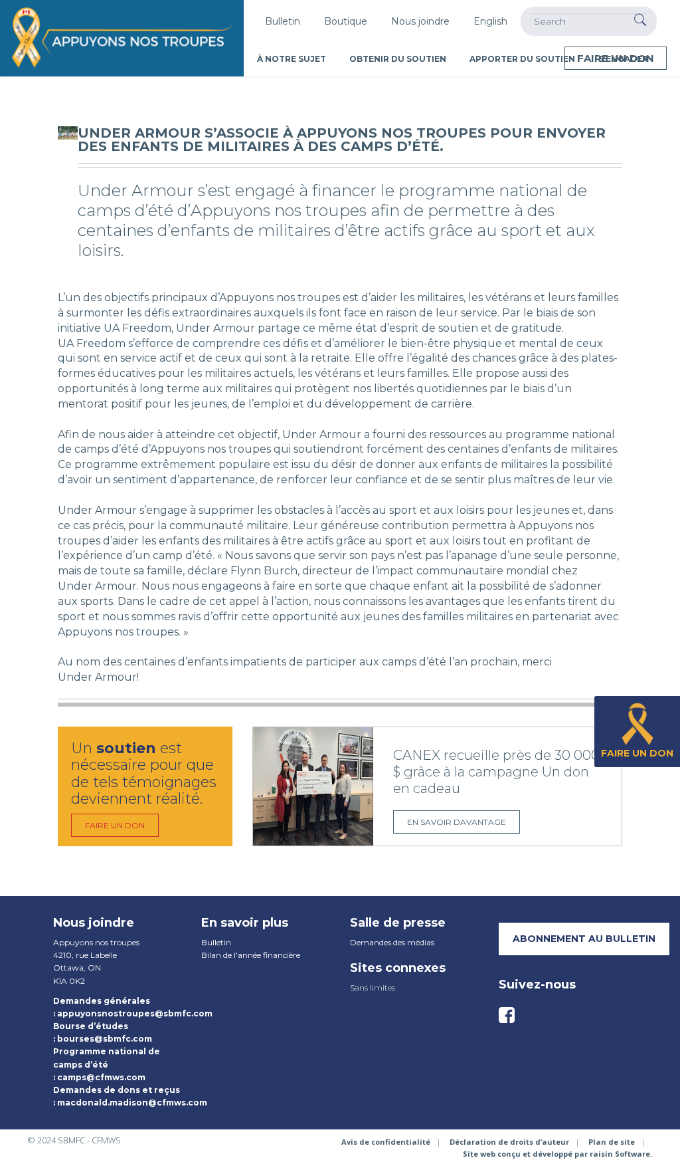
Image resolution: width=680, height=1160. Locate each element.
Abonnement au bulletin (584, 939)
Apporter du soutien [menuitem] (522, 59)
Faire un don (615, 58)
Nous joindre (420, 21)
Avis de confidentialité (385, 1142)
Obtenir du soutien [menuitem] (397, 59)
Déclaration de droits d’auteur (509, 1142)
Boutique (345, 21)
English (490, 21)
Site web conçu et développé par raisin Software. (557, 1154)
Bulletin (282, 21)
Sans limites (372, 987)
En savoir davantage (456, 822)
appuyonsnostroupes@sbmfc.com (134, 1013)
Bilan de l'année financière (250, 955)
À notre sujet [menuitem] (291, 59)
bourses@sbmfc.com (104, 1039)
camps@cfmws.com (101, 1077)
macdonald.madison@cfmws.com (132, 1102)
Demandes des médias (392, 942)
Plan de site (611, 1142)
